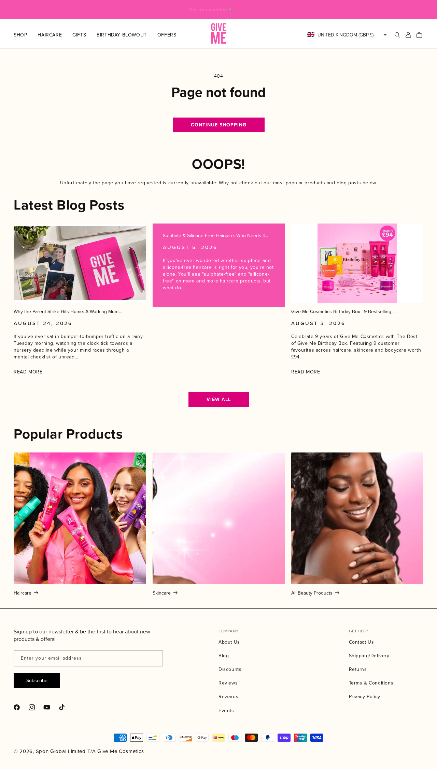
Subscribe (36, 680)
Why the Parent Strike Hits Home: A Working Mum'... (68, 311)
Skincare (162, 593)
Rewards (228, 696)
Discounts (229, 669)
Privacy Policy (364, 696)
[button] (26, 35)
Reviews (228, 682)
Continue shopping (218, 124)
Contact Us (361, 642)
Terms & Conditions (371, 682)
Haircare (22, 593)
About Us (229, 642)
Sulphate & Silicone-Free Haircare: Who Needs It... (215, 236)
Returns (358, 669)
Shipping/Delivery (369, 655)
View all (219, 399)
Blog (223, 655)
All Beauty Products (312, 593)
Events (226, 710)
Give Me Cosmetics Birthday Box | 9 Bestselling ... (343, 311)
